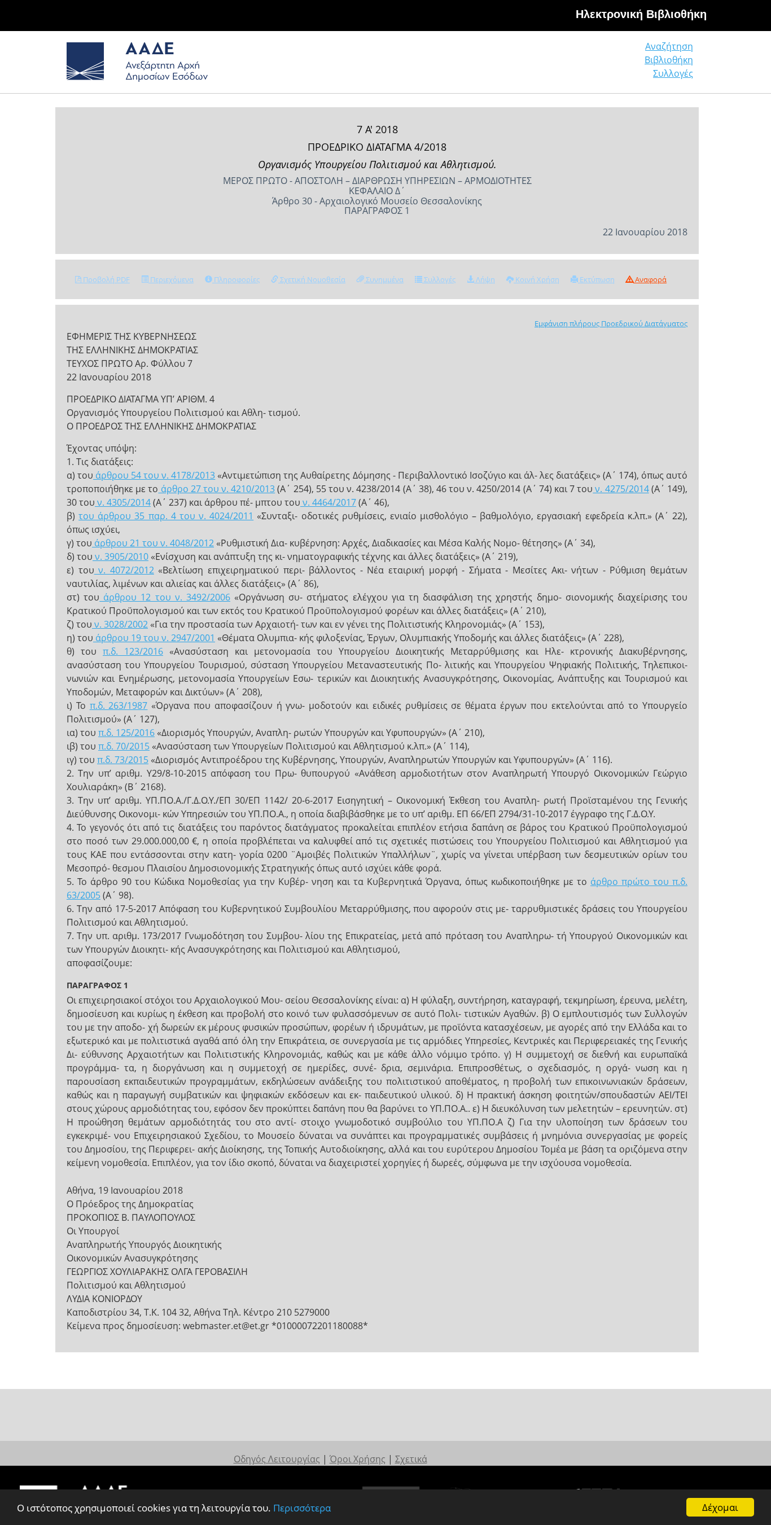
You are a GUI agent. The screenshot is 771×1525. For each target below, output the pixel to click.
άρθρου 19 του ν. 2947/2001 (154, 638)
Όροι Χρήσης (358, 1459)
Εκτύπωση (596, 279)
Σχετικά (411, 1459)
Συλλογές (673, 73)
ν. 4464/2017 (328, 502)
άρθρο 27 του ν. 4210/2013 (216, 489)
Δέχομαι (720, 1507)
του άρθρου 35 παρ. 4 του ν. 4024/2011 (165, 516)
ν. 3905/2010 (120, 556)
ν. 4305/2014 (123, 502)
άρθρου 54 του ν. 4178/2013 (154, 475)
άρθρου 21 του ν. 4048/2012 (153, 543)
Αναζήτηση (669, 46)
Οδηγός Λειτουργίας (277, 1459)
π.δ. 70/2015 (124, 746)
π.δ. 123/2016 (133, 651)
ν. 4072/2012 (124, 570)
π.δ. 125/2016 (126, 732)
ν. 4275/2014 (621, 489)
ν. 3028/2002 (120, 624)
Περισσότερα (302, 1507)
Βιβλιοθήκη (669, 60)
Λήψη (484, 279)
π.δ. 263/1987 (119, 705)
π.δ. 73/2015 (122, 759)
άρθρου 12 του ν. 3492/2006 (164, 597)
